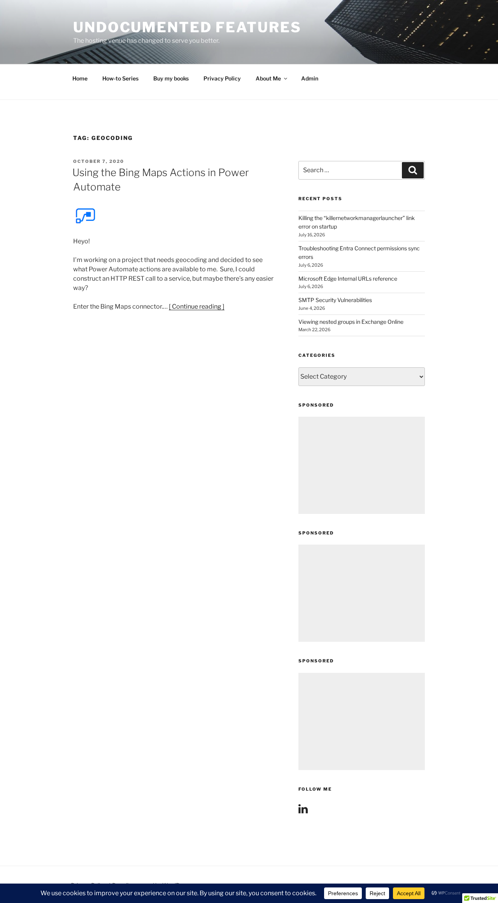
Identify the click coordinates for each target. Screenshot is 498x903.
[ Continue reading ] (196, 306)
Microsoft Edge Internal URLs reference (347, 278)
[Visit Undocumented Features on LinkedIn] (303, 810)
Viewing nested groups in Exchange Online (350, 321)
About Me (268, 78)
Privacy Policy (222, 78)
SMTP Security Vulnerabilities (335, 300)
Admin (309, 78)
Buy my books (171, 78)
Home (80, 78)
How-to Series (120, 78)
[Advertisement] (361, 465)
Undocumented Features (187, 27)
